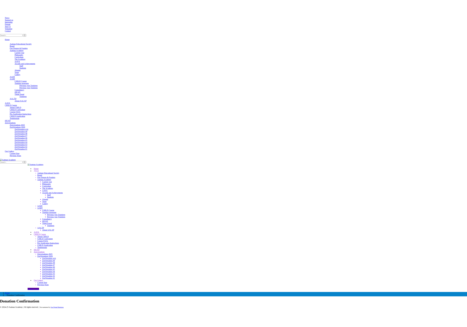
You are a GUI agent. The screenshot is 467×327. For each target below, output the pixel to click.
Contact (8, 31)
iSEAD (17, 92)
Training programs (22, 83)
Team (17, 72)
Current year (19, 53)
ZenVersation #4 (21, 142)
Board (12, 46)
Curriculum (19, 57)
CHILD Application (17, 116)
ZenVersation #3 (21, 145)
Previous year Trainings (28, 86)
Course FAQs (15, 112)
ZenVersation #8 (21, 134)
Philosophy (19, 55)
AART (12, 79)
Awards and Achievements (25, 64)
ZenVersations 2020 (17, 127)
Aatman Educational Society (21, 44)
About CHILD (15, 107)
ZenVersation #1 (21, 149)
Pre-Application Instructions (20, 114)
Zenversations (10, 123)
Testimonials (14, 118)
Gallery (17, 75)
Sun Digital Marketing (57, 307)
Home (7, 40)
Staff (21, 66)
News (7, 18)
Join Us (8, 27)
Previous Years (15, 156)
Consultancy (19, 90)
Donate (7, 24)
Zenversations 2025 (17, 125)
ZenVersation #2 (21, 147)
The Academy (20, 59)
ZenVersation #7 (21, 136)
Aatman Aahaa (33, 289)
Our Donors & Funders (19, 48)
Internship (9, 22)
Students (22, 68)
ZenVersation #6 (21, 138)
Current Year (14, 153)
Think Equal (19, 94)
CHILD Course (21, 81)
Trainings (23, 96)
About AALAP (21, 101)
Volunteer (8, 29)
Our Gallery (9, 151)
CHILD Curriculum (17, 110)
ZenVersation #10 (21, 129)
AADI (12, 77)
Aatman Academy (17, 51)
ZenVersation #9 (21, 132)
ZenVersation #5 (21, 140)
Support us (9, 20)
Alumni (17, 70)
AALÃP (13, 99)
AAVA (17, 61)
